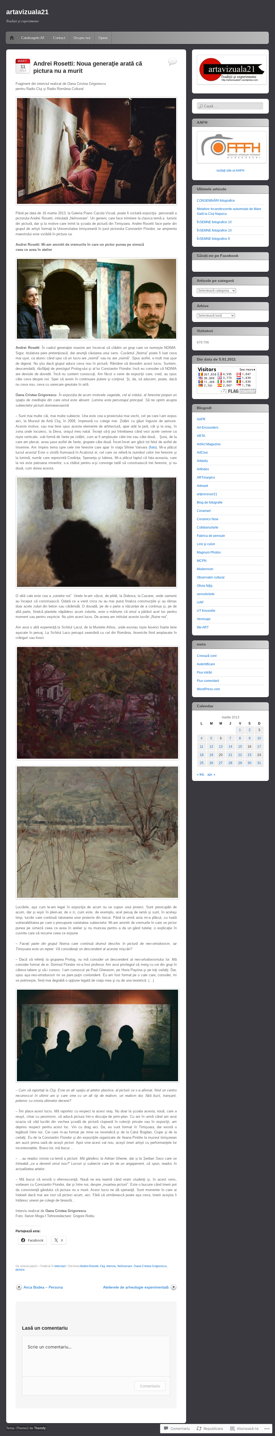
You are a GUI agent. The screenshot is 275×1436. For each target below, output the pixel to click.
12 (211, 746)
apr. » (211, 774)
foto (153, 447)
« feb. (201, 774)
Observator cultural (211, 577)
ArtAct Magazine (209, 444)
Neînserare (124, 1266)
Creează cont (206, 656)
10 (259, 738)
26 (211, 763)
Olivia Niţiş (204, 586)
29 (240, 763)
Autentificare (206, 664)
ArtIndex (203, 469)
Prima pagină (12, 38)
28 (230, 763)
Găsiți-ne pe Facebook (217, 256)
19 (211, 755)
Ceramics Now (207, 519)
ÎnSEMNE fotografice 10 (214, 222)
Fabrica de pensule (211, 536)
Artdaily (202, 461)
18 (202, 755)
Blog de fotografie (210, 502)
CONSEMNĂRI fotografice (216, 200)
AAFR (201, 419)
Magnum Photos (209, 552)
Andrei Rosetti (89, 1266)
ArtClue (202, 452)
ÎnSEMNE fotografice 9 (213, 239)
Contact (59, 38)
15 (240, 746)
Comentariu (150, 1386)
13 (221, 746)
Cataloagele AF (33, 38)
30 (249, 763)
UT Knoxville (206, 611)
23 (249, 755)
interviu (111, 1266)
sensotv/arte (206, 594)
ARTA (201, 436)
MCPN (202, 561)
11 (201, 746)
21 (230, 755)
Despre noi (82, 38)
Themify (39, 1428)
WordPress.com (208, 689)
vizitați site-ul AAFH (230, 170)
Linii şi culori (206, 544)
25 (202, 763)
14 (230, 746)
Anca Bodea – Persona (43, 1287)
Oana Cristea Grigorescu (150, 1266)
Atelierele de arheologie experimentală (136, 1287)
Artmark (202, 486)
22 (240, 755)
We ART (203, 627)
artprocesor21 (207, 494)
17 (259, 746)
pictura (20, 1269)
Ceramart (204, 511)
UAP (200, 602)
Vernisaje (204, 619)
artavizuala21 (27, 12)
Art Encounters (207, 427)
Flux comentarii (208, 681)
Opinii (103, 38)
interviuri (60, 1266)
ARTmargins (206, 477)
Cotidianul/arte (207, 527)
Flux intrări (204, 672)
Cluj (102, 1266)
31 (259, 763)
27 (221, 763)
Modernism (205, 569)
